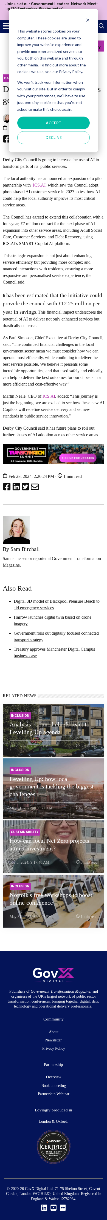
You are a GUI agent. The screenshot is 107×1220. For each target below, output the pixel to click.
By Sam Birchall (21, 549)
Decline (54, 137)
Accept (53, 122)
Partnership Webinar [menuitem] (53, 1094)
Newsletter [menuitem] (53, 1040)
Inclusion (20, 716)
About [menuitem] (53, 1032)
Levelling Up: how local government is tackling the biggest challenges (52, 786)
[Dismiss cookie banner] (88, 20)
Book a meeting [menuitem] (53, 1086)
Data (8, 78)
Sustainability (25, 832)
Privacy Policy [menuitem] (53, 1048)
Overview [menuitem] (53, 1077)
